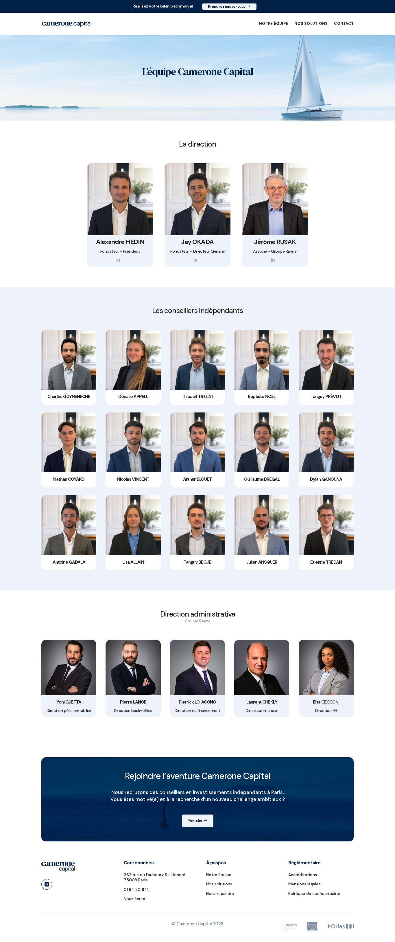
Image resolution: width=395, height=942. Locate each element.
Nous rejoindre (220, 893)
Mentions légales (304, 884)
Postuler (195, 820)
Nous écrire (134, 898)
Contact (344, 23)
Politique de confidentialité (314, 893)
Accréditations (302, 874)
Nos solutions (311, 23)
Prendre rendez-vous (227, 6)
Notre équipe (273, 23)
